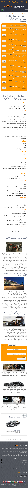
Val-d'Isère (23, 224)
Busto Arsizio (17, 108)
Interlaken (21, 193)
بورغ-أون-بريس (16, 207)
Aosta (12, 106)
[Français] (19, 481)
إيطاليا (24, 103)
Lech (21, 162)
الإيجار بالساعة (12, 345)
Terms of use (14, 485)
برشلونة (24, 145)
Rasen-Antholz (9, 127)
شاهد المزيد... (23, 110)
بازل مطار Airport (22, 186)
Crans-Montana (15, 193)
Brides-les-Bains (22, 222)
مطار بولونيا (9, 123)
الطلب (4, 25)
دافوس (21, 178)
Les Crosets (8, 195)
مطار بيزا (15, 121)
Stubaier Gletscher (22, 168)
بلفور (25, 207)
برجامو (9, 106)
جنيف (19, 178)
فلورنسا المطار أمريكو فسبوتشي (19, 123)
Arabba (24, 129)
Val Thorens (6, 207)
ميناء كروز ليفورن (7, 136)
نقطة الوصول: (23, 352)
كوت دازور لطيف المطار (21, 216)
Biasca (18, 176)
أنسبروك (24, 162)
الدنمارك (23, 152)
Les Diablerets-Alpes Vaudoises (19, 195)
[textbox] (16, 349)
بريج (16, 190)
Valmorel (16, 224)
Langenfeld (12, 166)
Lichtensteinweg (13, 178)
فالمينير (19, 224)
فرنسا (24, 202)
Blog (26, 466)
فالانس (10, 207)
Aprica (4, 127)
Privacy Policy (3, 484)
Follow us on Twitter (23, 462)
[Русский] (22, 481)
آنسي (19, 205)
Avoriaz (19, 220)
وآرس (8, 224)
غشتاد (25, 193)
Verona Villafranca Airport (20, 117)
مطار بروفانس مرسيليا (9, 215)
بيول (16, 176)
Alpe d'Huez (9, 220)
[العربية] (12, 481)
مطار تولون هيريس (12, 216)
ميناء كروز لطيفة (14, 231)
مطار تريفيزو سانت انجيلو (7, 121)
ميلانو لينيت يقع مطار (7, 119)
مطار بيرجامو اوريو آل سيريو (20, 116)
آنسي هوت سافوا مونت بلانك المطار (18, 213)
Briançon (22, 207)
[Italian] (17, 481)
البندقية (9, 108)
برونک (17, 129)
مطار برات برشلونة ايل (21, 149)
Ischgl (16, 166)
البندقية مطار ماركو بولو (9, 116)
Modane (11, 224)
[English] (24, 481)
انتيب (16, 205)
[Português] (14, 481)
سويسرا (23, 173)
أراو (25, 176)
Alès (25, 205)
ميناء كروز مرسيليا (22, 231)
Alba (15, 106)
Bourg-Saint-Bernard (10, 190)
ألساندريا (18, 106)
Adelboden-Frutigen (21, 190)
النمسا (24, 159)
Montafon (15, 168)
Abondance (23, 220)
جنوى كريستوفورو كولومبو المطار (19, 119)
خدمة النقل (4, 345)
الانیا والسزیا (20, 127)
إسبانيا (24, 141)
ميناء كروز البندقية (22, 136)
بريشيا (22, 108)
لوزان (8, 178)
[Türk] (5, 481)
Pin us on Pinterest (23, 464)
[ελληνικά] (10, 481)
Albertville (15, 220)
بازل (23, 176)
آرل (14, 205)
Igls (19, 166)
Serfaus (24, 170)
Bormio (21, 129)
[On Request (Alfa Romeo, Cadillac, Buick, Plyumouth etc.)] (12, 419)
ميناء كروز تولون (7, 231)
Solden (21, 166)
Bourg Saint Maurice (11, 129)
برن (21, 176)
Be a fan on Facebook (23, 460)
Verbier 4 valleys (17, 191)
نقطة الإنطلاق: (23, 347)
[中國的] (4, 481)
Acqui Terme (23, 106)
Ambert (22, 205)
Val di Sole (4, 129)
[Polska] (9, 481)
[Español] (21, 481)
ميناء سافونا (23, 138)
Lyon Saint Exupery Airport (20, 215)
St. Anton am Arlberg (8, 168)
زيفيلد (25, 166)
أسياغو (24, 127)
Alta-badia (15, 127)
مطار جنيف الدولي (14, 186)
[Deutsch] (16, 481)
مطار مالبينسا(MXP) (22, 121)
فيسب (25, 178)
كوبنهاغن (24, 155)
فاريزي (12, 108)
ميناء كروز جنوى (14, 136)
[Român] (7, 481)
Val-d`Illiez (24, 191)
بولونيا (25, 108)
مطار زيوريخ (7, 186)
